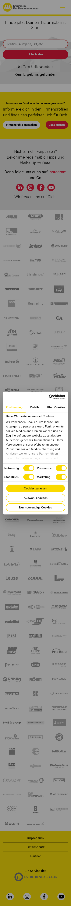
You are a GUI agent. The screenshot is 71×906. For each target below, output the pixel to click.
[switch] (61, 468)
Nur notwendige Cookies (35, 507)
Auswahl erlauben (36, 497)
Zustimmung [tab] (14, 407)
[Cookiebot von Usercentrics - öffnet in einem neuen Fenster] (49, 396)
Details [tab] (35, 407)
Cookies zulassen (35, 488)
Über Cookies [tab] (56, 407)
